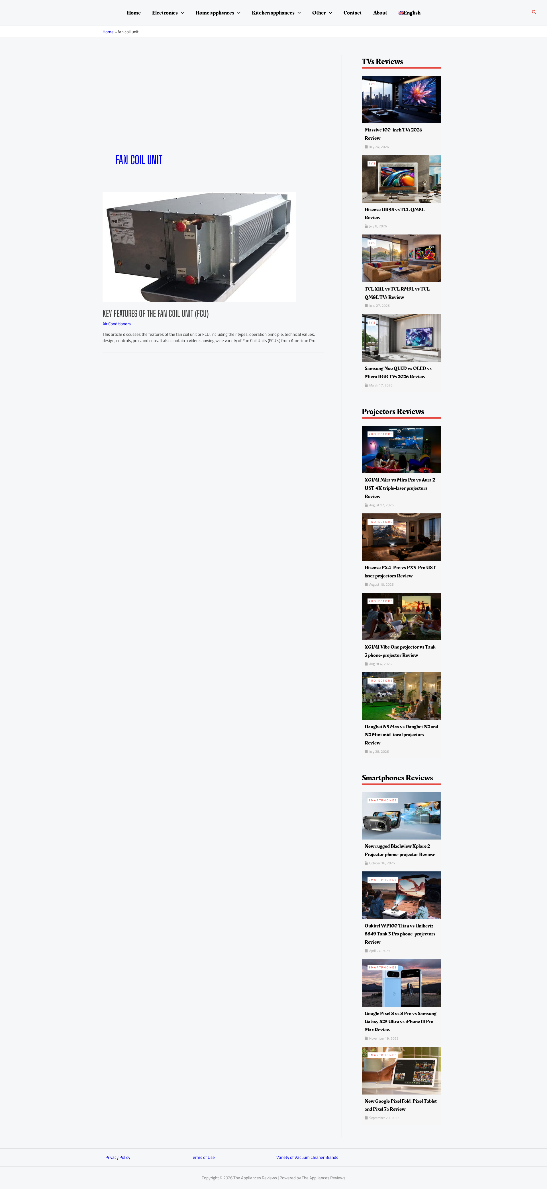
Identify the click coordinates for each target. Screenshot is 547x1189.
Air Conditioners (117, 324)
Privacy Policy (117, 1157)
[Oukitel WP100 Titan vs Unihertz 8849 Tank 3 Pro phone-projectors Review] (401, 895)
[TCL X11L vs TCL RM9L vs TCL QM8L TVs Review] (401, 258)
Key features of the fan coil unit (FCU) (156, 313)
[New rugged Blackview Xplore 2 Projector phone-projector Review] (401, 815)
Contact (353, 13)
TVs (372, 84)
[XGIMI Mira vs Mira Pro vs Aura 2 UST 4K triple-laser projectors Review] (401, 449)
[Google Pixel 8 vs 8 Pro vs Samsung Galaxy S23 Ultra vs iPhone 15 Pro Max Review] (401, 982)
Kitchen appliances (273, 13)
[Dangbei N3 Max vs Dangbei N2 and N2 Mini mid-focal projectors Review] (401, 696)
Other (319, 13)
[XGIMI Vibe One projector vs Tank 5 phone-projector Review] (401, 616)
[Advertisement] (213, 110)
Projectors (381, 434)
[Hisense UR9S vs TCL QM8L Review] (401, 178)
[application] (181, 13)
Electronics (165, 13)
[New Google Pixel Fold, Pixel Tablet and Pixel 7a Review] (401, 1070)
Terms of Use (203, 1157)
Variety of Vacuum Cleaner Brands (307, 1157)
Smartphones (383, 800)
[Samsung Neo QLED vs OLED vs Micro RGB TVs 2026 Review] (401, 337)
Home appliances (214, 13)
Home (134, 13)
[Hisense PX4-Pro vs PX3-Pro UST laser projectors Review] (401, 536)
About (380, 13)
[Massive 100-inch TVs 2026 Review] (401, 99)
